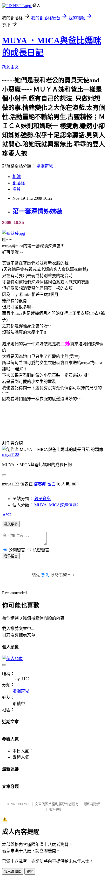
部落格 (18, 183)
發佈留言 (11, 556)
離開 (29, 872)
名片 (16, 189)
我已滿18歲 (12, 872)
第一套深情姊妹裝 (37, 211)
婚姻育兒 (44, 166)
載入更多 (11, 524)
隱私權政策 (92, 804)
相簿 (16, 176)
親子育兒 (42, 498)
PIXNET (24, 804)
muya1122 (10, 454)
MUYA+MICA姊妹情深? (56, 505)
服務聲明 (55, 809)
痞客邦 (40, 484)
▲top (6, 514)
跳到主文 (10, 67)
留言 (51, 484)
